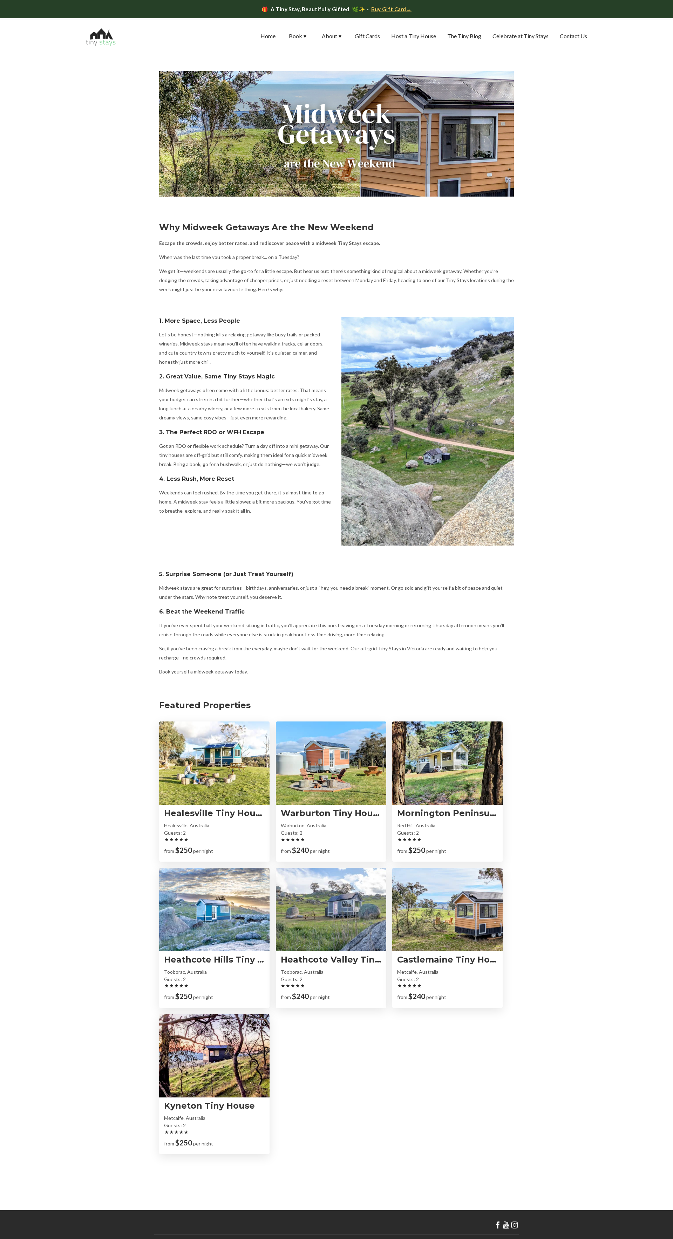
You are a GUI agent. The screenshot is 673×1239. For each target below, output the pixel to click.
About (331, 36)
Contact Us (573, 36)
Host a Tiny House (413, 36)
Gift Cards (367, 36)
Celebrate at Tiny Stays (520, 36)
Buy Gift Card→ (391, 9)
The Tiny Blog (464, 36)
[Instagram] (514, 1225)
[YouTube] (506, 1225)
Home (268, 36)
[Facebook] (498, 1225)
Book (297, 36)
